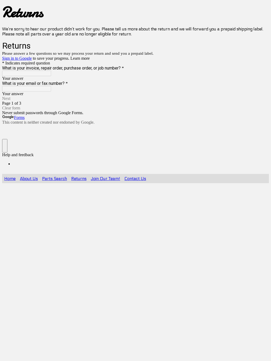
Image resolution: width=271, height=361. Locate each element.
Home (10, 178)
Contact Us (135, 178)
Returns (79, 178)
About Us (29, 178)
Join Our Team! (105, 178)
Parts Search (54, 178)
